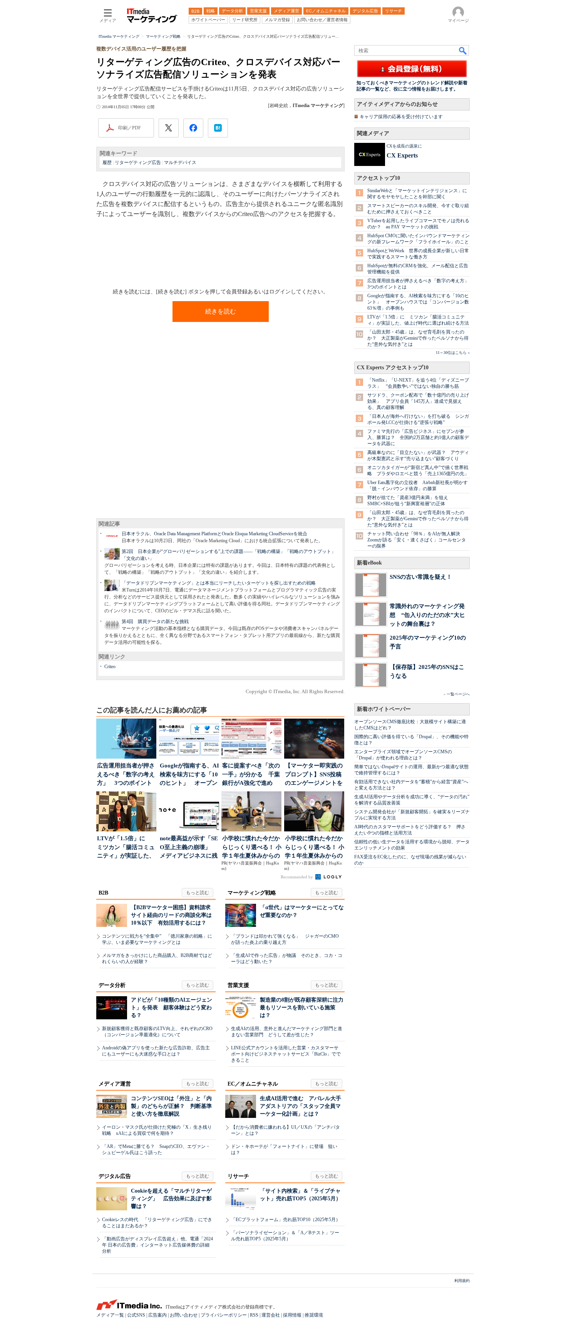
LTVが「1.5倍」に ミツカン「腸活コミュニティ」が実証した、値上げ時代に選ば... (126, 847)
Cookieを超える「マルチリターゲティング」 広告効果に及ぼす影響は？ (171, 1198)
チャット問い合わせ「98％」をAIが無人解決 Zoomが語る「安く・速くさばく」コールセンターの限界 (416, 540)
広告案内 (157, 1315)
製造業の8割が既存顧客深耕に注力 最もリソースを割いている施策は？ (304, 1007)
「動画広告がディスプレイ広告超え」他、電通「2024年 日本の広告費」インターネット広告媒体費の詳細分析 (157, 1245)
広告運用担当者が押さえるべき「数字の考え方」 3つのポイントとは (126, 775)
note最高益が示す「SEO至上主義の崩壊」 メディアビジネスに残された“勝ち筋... (189, 847)
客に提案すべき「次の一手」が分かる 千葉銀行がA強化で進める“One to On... (251, 775)
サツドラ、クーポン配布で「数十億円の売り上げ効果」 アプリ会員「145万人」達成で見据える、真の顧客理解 (418, 401)
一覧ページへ (458, 694)
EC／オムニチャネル (253, 1084)
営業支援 (238, 985)
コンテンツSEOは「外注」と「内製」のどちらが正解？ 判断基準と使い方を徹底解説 (171, 1106)
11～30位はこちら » (453, 352)
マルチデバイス (180, 162)
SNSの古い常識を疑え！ (421, 576)
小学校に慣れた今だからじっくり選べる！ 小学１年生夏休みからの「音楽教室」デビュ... (251, 847)
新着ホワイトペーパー (384, 709)
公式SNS (136, 1315)
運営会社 (270, 1315)
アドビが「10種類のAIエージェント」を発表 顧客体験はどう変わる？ (171, 1007)
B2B (103, 893)
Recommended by (297, 877)
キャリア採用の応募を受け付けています (401, 116)
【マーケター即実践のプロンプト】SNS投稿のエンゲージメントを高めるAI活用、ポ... (314, 775)
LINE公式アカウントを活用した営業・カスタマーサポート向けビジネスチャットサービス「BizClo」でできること (286, 1054)
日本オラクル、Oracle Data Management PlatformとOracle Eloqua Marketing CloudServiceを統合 (214, 533)
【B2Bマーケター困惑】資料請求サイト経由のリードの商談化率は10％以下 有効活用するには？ (171, 915)
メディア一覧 (110, 1315)
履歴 (107, 162)
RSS (254, 1315)
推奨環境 (314, 1315)
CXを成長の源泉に (404, 146)
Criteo (110, 666)
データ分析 (112, 985)
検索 (463, 50)
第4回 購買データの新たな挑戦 (155, 621)
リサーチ (238, 1176)
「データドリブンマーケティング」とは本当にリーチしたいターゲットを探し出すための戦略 (219, 583)
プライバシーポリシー (224, 1315)
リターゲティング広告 (138, 162)
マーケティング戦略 (252, 893)
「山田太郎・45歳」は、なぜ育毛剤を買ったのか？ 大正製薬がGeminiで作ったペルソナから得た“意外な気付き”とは (418, 338)
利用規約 (462, 1280)
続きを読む (220, 311)
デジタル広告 (115, 1176)
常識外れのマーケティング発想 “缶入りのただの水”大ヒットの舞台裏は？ (427, 615)
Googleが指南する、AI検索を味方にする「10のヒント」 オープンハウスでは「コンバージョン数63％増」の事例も (418, 302)
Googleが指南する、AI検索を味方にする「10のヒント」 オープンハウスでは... (189, 775)
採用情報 (292, 1315)
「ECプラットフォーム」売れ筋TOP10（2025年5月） (285, 1219)
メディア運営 (115, 1084)
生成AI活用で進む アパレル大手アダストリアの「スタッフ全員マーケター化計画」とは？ (300, 1106)
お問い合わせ (184, 1315)
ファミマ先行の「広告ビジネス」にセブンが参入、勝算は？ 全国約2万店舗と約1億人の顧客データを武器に (418, 437)
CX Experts (402, 155)
